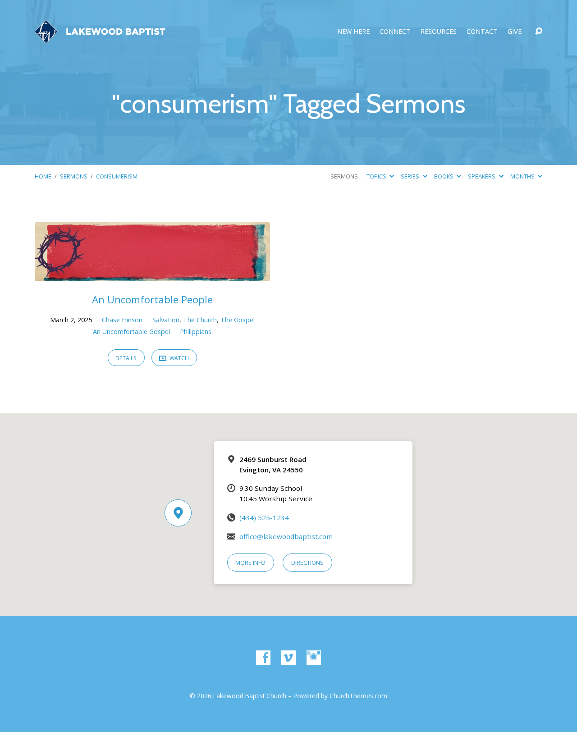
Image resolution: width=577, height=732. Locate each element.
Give (515, 31)
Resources (439, 31)
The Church (200, 320)
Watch (178, 358)
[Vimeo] (288, 657)
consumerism (116, 176)
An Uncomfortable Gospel (131, 331)
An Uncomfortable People (152, 300)
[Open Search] (538, 31)
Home (43, 176)
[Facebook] (263, 657)
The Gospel (237, 320)
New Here (353, 31)
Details (126, 358)
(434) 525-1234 (264, 517)
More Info (250, 562)
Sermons (73, 176)
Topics (377, 176)
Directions (307, 562)
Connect (395, 31)
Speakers (482, 176)
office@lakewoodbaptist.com (286, 536)
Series (411, 176)
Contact (482, 31)
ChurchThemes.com (358, 695)
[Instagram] (314, 657)
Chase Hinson (122, 320)
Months (523, 176)
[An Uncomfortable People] (152, 274)
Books (444, 176)
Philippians (195, 331)
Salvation (165, 320)
